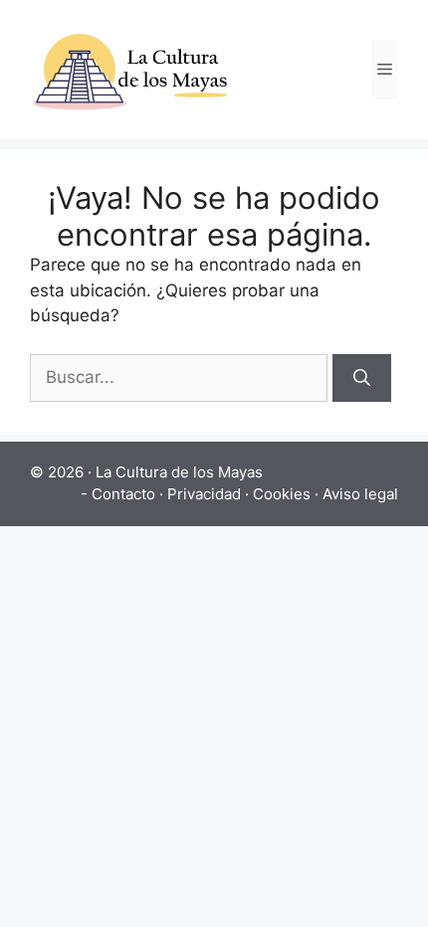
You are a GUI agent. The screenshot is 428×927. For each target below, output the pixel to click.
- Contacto (118, 493)
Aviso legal (360, 493)
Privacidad (204, 493)
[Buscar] (361, 378)
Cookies (282, 493)
